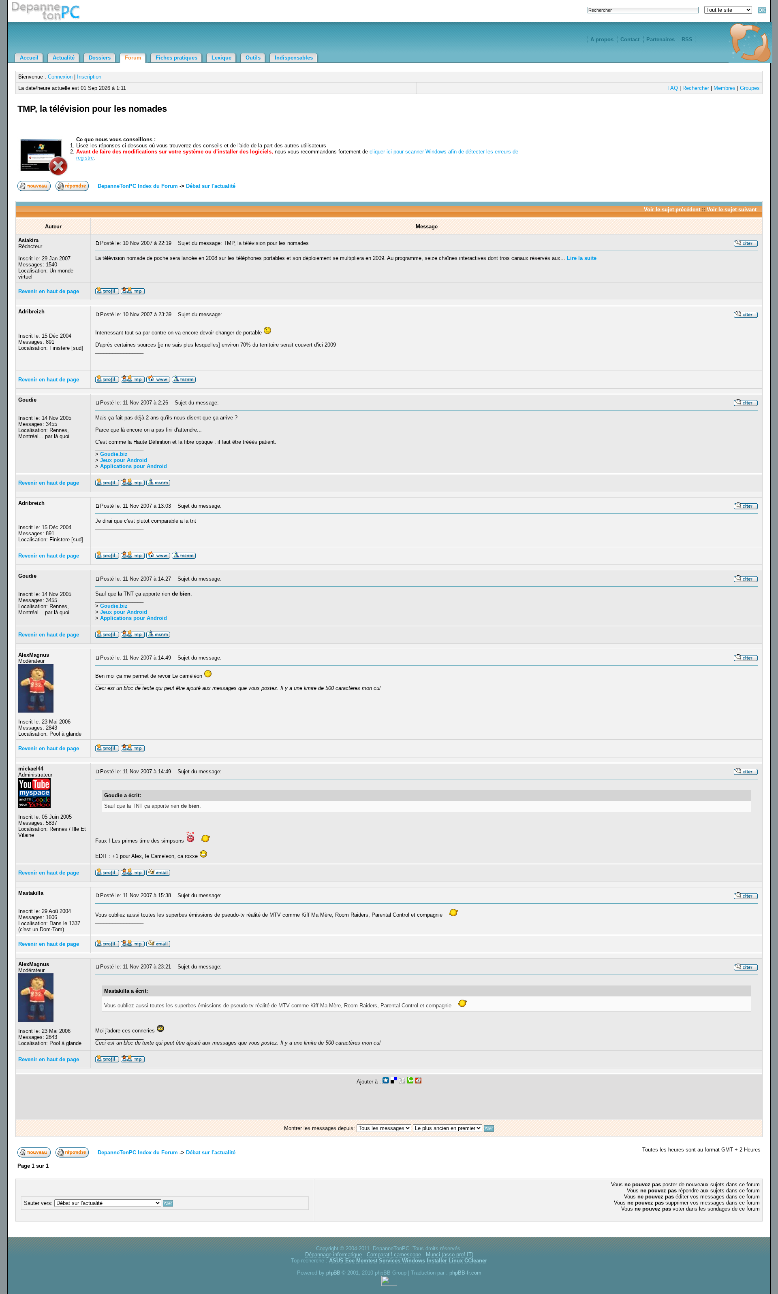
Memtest (366, 1261)
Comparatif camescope (394, 1254)
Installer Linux (445, 1261)
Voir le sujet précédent (672, 209)
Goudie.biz (114, 454)
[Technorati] (410, 1082)
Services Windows (402, 1261)
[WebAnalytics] (389, 1284)
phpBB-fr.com (465, 1273)
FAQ (672, 88)
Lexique (221, 58)
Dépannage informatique (333, 1254)
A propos (601, 39)
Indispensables (294, 58)
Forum (133, 58)
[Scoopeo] (386, 1082)
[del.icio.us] (394, 1082)
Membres (724, 88)
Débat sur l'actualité (210, 186)
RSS (687, 39)
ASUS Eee (342, 1261)
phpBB (333, 1273)
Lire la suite (581, 258)
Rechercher (695, 88)
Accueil (29, 58)
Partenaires (660, 39)
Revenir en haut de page (48, 291)
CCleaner (475, 1261)
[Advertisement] (666, 118)
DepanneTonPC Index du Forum (138, 186)
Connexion (60, 77)
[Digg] (402, 1082)
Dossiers (100, 58)
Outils (253, 58)
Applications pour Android (133, 466)
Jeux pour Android (123, 460)
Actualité (64, 58)
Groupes (750, 88)
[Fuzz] (418, 1082)
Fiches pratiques (176, 58)
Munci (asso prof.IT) (449, 1254)
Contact (629, 39)
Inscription (89, 77)
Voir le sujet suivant (732, 209)
